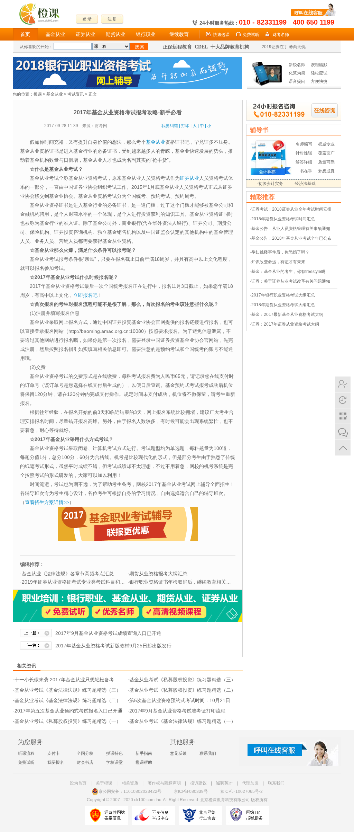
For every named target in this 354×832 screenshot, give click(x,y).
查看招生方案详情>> (47, 502)
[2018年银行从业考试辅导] (127, 59)
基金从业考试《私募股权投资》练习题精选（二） (182, 690)
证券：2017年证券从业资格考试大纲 (285, 324)
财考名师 (280, 34)
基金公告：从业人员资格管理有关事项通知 (290, 228)
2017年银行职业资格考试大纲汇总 (283, 295)
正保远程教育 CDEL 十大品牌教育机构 (206, 47)
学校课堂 (114, 762)
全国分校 (85, 753)
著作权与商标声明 (164, 783)
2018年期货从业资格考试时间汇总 (283, 218)
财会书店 (85, 762)
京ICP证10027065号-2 (241, 791)
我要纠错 (169, 125)
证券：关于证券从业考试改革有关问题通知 (290, 281)
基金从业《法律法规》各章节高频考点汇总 (68, 573)
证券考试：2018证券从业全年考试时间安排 (291, 209)
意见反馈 (178, 753)
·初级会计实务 (270, 183)
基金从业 (55, 34)
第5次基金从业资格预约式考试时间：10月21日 (179, 700)
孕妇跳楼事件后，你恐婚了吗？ (280, 252)
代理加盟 (250, 783)
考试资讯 (75, 94)
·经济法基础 (305, 183)
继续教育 (179, 34)
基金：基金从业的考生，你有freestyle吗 (288, 271)
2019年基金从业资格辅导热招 (289, 46)
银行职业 (145, 34)
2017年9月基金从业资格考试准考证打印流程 (177, 711)
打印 (185, 125)
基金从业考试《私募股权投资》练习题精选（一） (68, 721)
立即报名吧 (85, 295)
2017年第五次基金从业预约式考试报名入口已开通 (68, 711)
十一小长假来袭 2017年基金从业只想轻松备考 (64, 679)
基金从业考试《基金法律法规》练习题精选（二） (68, 700)
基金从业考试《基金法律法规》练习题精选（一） (182, 721)
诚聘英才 (224, 783)
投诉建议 (198, 783)
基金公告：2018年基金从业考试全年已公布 (291, 238)
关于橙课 (104, 783)
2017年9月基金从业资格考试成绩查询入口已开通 (108, 633)
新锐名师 (297, 64)
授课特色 (114, 753)
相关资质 (130, 783)
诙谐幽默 (319, 64)
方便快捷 (319, 81)
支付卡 (53, 753)
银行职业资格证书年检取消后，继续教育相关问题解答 (187, 582)
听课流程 (26, 753)
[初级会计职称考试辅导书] (271, 142)
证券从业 (85, 34)
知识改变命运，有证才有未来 (278, 261)
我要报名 (55, 762)
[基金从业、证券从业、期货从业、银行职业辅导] (127, 593)
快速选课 (221, 34)
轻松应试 (319, 73)
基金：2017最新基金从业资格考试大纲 (287, 314)
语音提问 (297, 81)
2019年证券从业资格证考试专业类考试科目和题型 (76, 582)
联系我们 (207, 753)
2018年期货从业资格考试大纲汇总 (283, 304)
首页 (25, 34)
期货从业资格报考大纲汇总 (158, 573)
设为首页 (78, 783)
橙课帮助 (144, 762)
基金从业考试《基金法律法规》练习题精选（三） (68, 690)
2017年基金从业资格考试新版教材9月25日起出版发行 (113, 645)
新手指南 (144, 753)
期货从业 (115, 34)
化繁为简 (297, 73)
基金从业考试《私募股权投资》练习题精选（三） (182, 679)
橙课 (38, 94)
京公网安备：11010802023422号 (130, 791)
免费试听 (251, 34)
